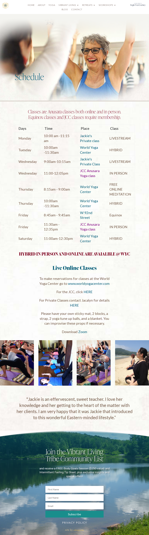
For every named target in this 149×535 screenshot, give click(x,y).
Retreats (87, 5)
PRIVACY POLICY (74, 523)
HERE (88, 292)
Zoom (82, 332)
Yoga (52, 5)
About (41, 5)
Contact (76, 9)
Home (31, 5)
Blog (65, 9)
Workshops (106, 5)
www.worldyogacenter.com (89, 283)
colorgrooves (78, 530)
